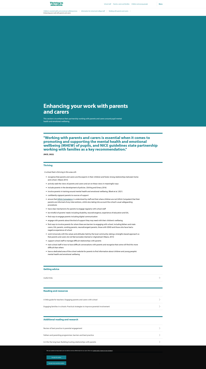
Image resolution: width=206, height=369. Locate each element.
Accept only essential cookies (56, 363)
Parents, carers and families (121, 4)
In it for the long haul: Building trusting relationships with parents (69, 342)
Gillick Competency (65, 199)
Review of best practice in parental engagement (62, 328)
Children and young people (139, 4)
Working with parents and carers (118, 11)
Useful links (48, 278)
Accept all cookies (56, 357)
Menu (161, 4)
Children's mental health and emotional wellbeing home (60, 11)
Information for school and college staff (93, 11)
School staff (107, 4)
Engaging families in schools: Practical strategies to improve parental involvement (76, 306)
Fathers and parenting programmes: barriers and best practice (68, 335)
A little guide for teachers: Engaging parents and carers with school (70, 299)
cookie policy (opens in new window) (103, 350)
